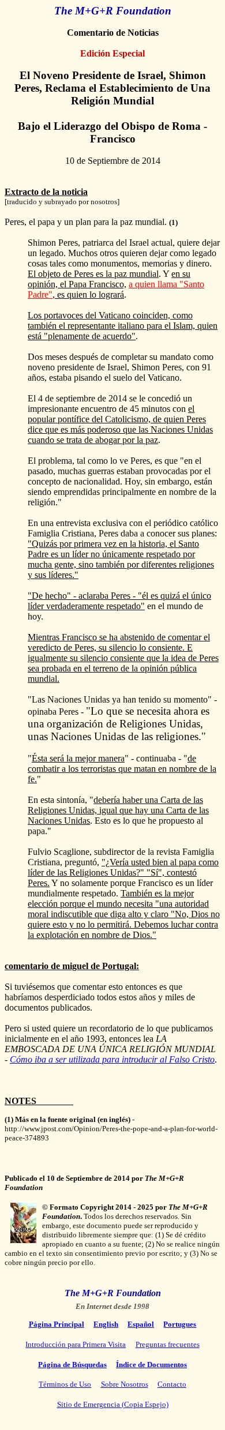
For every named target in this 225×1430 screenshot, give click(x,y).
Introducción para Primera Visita (75, 1344)
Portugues (179, 1324)
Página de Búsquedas (72, 1364)
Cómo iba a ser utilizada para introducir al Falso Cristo (112, 1059)
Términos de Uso (65, 1384)
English (105, 1324)
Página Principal (56, 1324)
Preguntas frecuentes (168, 1344)
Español (140, 1324)
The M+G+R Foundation (112, 11)
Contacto (172, 1384)
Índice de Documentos (151, 1364)
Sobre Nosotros (124, 1384)
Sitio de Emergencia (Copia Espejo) (112, 1404)
